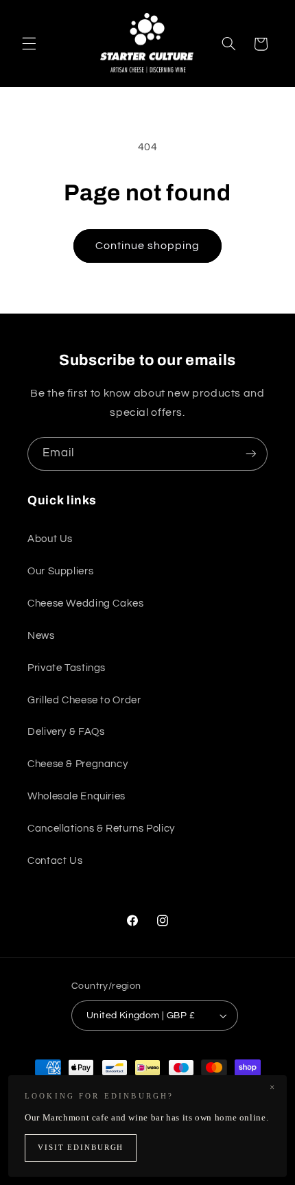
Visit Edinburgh (80, 1147)
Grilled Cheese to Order (84, 700)
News (41, 636)
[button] (29, 44)
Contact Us (54, 861)
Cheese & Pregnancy (77, 764)
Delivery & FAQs (65, 732)
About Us (50, 539)
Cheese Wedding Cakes (85, 603)
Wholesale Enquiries (76, 796)
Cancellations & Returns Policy (101, 828)
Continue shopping (147, 245)
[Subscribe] (251, 454)
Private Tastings (66, 668)
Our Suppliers (60, 571)
